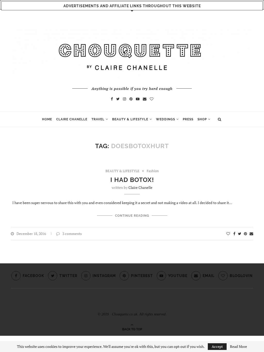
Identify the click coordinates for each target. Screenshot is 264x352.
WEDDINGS (165, 119)
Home (47, 119)
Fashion (153, 171)
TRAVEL (98, 119)
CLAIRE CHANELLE (71, 119)
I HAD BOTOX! (132, 179)
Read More (238, 346)
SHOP (202, 119)
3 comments (72, 233)
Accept (217, 346)
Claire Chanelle (140, 187)
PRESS (188, 119)
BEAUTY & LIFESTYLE (130, 119)
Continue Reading (132, 215)
